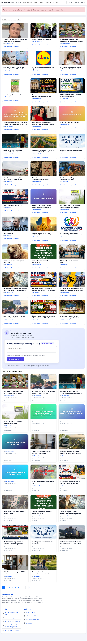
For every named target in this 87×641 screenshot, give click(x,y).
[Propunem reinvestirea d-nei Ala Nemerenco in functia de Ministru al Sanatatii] (44, 285)
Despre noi (48, 2)
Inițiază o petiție (80, 2)
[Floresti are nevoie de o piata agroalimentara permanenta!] (15, 174)
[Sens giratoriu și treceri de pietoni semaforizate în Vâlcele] (15, 312)
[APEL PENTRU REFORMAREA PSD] (15, 201)
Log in (70, 2)
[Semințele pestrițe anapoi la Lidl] (15, 90)
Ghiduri (5, 609)
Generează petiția (16, 359)
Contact (41, 2)
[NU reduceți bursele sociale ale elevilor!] (72, 257)
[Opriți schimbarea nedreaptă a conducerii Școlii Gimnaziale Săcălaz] (44, 119)
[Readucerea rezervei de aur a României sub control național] (44, 229)
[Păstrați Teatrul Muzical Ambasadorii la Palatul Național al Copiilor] (44, 312)
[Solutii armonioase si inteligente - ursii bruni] (15, 257)
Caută (57, 2)
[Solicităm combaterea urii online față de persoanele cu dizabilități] (15, 36)
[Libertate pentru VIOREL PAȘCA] (44, 35)
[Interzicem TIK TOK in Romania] (72, 118)
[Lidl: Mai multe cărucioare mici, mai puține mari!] (44, 63)
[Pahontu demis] (15, 228)
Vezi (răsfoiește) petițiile (30, 2)
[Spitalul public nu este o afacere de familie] (72, 146)
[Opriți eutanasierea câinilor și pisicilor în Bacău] (44, 257)
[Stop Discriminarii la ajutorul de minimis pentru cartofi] (72, 174)
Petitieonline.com (7, 2)
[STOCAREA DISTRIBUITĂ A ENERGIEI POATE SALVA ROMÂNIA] (72, 91)
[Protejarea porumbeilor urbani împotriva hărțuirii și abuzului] (44, 202)
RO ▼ (19, 2)
